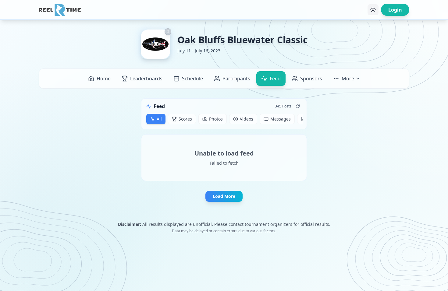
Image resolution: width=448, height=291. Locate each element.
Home (104, 78)
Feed (275, 78)
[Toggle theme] (373, 9)
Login (395, 9)
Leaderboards (146, 78)
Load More (224, 196)
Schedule (192, 78)
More (348, 78)
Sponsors (311, 78)
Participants (236, 78)
